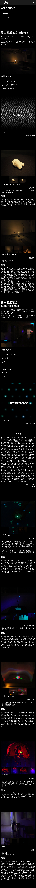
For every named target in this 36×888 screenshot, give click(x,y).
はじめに (5, 358)
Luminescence (8, 17)
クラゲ (4, 373)
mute (4, 2)
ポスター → (7, 133)
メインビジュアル (9, 81)
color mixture (7, 369)
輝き (3, 376)
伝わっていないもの (9, 85)
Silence (5, 14)
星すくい (5, 362)
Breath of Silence (9, 89)
